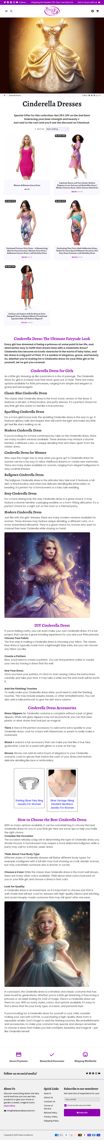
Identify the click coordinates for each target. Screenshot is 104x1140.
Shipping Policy (51, 1120)
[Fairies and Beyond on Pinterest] (11, 2)
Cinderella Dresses (15, 95)
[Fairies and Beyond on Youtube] (17, 2)
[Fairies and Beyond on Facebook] (8, 2)
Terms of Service (48, 1107)
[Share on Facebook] (89, 95)
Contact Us (49, 1101)
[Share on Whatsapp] (97, 95)
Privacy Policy (51, 1116)
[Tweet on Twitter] (92, 95)
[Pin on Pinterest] (94, 95)
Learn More (9, 1105)
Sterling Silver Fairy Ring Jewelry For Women (29, 802)
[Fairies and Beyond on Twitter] (5, 2)
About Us (48, 1097)
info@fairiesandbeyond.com (19, 1110)
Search (47, 1093)
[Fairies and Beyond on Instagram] (14, 2)
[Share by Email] (99, 95)
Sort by (39, 129)
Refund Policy (50, 1112)
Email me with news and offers (79, 1105)
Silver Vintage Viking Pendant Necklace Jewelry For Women (62, 804)
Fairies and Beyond (25, 1135)
